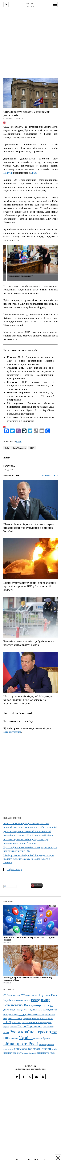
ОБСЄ (24, 1023)
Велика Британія (32, 995)
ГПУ (51, 1006)
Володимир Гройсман (22, 1000)
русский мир (28, 1053)
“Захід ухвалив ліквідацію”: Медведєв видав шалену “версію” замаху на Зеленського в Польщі (28, 859)
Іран (18, 995)
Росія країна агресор (30, 1031)
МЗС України (15, 1018)
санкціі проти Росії (44, 1052)
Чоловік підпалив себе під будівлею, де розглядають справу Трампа (28, 643)
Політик (30, 3)
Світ (18, 441)
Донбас (53, 1009)
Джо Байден (9, 1009)
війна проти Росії (20, 1043)
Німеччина (16, 1022)
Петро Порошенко (29, 1026)
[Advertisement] (30, 43)
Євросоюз (11, 995)
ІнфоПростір (14, 869)
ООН (30, 1022)
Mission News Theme (25, 1160)
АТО (23, 995)
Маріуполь (27, 1018)
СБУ (54, 1032)
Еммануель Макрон (10, 1015)
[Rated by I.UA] (9, 886)
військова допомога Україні (32, 1049)
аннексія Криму (41, 1038)
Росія (6, 1032)
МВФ (5, 1019)
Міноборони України (42, 1018)
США (32, 448)
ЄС (4, 995)
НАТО (7, 1022)
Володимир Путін (37, 1005)
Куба (7, 448)
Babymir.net (40, 1160)
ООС (35, 1022)
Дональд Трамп (39, 1009)
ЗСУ (22, 1014)
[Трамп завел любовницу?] (32, 259)
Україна (26, 1037)
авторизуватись (12, 731)
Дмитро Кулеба (23, 1010)
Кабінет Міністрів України (37, 1014)
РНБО (51, 1027)
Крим (52, 1014)
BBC (34, 172)
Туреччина (14, 1038)
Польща (46, 1027)
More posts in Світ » (50, 475)
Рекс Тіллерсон (19, 448)
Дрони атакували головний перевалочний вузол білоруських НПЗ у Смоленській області (29, 586)
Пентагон (13, 1027)
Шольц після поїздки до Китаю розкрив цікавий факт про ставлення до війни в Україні (28, 527)
